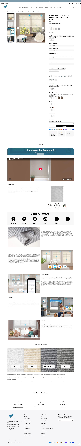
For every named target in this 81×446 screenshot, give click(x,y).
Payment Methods (44, 425)
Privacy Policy (43, 420)
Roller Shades (26, 416)
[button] (78, 7)
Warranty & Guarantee (28, 435)
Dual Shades (26, 425)
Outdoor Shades (27, 423)
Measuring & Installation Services (47, 428)
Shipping (50, 23)
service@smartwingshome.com (13, 426)
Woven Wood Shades (28, 421)
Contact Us (43, 435)
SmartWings (16, 442)
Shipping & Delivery (27, 433)
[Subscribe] (72, 420)
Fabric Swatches (27, 430)
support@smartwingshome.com (18, 407)
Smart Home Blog (44, 418)
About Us (42, 416)
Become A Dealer (44, 431)
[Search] (74, 7)
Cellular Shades (27, 418)
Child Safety (43, 430)
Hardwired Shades (27, 426)
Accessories (26, 431)
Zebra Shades (26, 420)
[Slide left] (18, 28)
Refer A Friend (43, 433)
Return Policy (43, 423)
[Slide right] (43, 28)
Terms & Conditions (44, 421)
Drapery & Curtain (27, 428)
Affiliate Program (44, 426)
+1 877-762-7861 (5, 3)
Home (8, 11)
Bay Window (13, 11)
